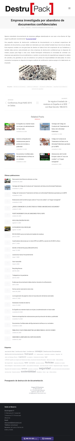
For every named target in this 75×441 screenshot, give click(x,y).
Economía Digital (31, 39)
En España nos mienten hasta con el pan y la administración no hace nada (25, 126)
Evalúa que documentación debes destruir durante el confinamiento (31, 282)
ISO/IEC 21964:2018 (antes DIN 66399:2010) (25, 248)
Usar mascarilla (16, 261)
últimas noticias (52, 372)
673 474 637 (14, 425)
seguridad (45, 368)
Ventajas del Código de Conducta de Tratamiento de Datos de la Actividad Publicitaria (60, 127)
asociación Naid (9, 351)
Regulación (65, 365)
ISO (61, 354)
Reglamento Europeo (58, 365)
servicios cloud (8, 372)
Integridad (58, 354)
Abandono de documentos (20, 86)
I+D (35, 354)
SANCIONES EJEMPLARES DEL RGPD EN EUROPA (26, 337)
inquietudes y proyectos (49, 354)
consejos (39, 351)
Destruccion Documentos (52, 351)
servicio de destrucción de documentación (60, 369)
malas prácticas (59, 359)
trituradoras (39, 372)
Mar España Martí (9, 363)
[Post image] (10, 126)
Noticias (28, 27)
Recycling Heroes (17, 268)
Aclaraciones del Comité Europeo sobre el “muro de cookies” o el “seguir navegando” (60, 157)
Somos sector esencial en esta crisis (22, 289)
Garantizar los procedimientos (60, 86)
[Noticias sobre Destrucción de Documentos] (37, 102)
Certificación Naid (20, 351)
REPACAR (24, 369)
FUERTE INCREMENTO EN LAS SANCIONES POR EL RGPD (28, 213)
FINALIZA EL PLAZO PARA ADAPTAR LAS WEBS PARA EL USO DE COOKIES (33, 330)
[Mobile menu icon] (69, 8)
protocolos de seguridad (37, 88)
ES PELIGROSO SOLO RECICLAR (21, 227)
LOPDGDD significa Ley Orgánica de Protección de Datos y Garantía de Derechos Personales (25, 359)
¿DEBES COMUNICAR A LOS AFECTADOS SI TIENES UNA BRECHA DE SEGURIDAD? (35, 206)
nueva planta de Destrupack (33, 365)
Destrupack (28, 354)
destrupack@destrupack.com (13, 422)
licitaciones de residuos (38, 357)
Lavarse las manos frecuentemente (22, 254)
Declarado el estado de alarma (21, 302)
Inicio (22, 27)
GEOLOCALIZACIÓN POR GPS (20, 220)
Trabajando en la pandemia (20, 275)
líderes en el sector (51, 359)
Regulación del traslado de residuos (13, 369)
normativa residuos (40, 363)
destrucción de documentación (14, 354)
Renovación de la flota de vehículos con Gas (24, 179)
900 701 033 (40, 391)
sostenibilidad (28, 371)
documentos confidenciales (46, 86)
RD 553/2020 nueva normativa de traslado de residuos (28, 234)
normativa (32, 363)
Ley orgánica (30, 357)
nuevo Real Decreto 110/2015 (46, 365)
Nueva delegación (9, 365)
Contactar (47, 438)
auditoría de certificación (32, 86)
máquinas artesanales (19, 363)
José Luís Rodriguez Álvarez (11, 357)
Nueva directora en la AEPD (20, 365)
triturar (44, 372)
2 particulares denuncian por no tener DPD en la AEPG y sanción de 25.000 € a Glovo (36, 241)
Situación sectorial (16, 372)
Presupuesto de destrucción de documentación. (24, 381)
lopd (46, 357)
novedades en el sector (60, 363)
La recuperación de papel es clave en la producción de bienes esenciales (33, 296)
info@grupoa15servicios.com (37, 393)
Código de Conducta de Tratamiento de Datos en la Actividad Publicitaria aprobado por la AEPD (61, 142)
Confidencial (30, 351)
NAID (26, 363)
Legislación (22, 357)
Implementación (40, 354)
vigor (47, 372)
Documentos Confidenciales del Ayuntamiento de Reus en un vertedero (25, 156)
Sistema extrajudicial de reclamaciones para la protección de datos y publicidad (23, 142)
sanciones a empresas (33, 369)
